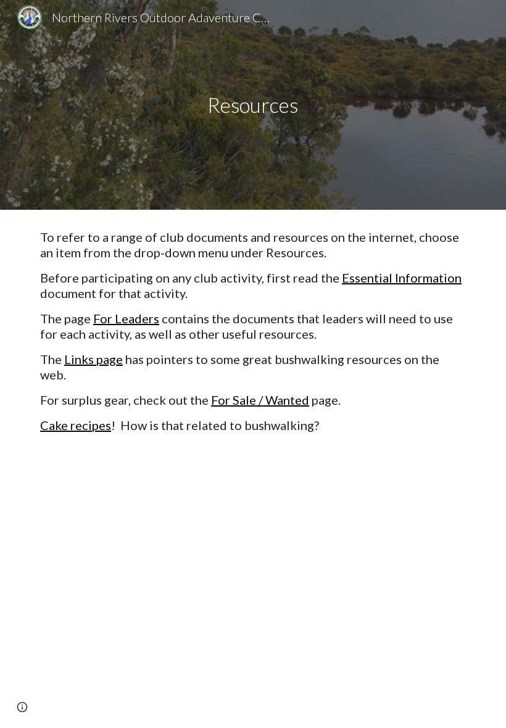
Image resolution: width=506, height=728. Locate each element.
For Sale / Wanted (260, 399)
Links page (93, 359)
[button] (22, 707)
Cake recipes (75, 425)
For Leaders (126, 318)
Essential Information (402, 277)
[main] (253, 105)
